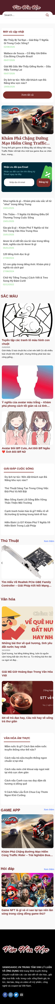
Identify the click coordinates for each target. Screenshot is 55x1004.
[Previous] (2, 569)
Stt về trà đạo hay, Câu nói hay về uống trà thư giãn (27, 719)
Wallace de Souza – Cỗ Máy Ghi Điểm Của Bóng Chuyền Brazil (25, 55)
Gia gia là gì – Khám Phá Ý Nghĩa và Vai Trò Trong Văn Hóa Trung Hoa (25, 229)
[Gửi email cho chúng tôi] (21, 994)
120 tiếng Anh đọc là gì (16, 254)
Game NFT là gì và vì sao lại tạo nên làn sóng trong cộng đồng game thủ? (27, 912)
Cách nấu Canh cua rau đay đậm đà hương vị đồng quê (25, 782)
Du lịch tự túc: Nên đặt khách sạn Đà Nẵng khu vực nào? (25, 81)
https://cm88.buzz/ (38, 936)
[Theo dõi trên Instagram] (10, 994)
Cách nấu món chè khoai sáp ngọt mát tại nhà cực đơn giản (27, 771)
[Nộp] (47, 15)
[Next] (52, 569)
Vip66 (4, 936)
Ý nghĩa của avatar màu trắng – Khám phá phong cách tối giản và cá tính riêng (26, 404)
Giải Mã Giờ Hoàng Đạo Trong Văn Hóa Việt (27, 673)
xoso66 (14, 936)
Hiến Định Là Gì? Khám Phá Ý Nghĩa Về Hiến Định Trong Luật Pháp (27, 524)
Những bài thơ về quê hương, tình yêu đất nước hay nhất (27, 645)
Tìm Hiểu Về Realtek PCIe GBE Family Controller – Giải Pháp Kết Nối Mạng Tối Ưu (26, 584)
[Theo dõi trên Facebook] (5, 994)
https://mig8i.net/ (10, 939)
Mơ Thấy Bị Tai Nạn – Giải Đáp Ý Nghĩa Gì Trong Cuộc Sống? (26, 42)
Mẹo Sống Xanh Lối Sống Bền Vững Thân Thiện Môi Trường (26, 501)
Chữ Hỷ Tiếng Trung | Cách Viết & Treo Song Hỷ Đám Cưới (25, 279)
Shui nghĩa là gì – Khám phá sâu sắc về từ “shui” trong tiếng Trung (27, 203)
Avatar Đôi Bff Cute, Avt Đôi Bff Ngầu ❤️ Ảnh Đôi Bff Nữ (26, 450)
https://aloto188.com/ (34, 939)
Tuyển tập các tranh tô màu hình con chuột (26, 342)
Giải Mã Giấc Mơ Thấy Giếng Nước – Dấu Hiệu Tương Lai (27, 68)
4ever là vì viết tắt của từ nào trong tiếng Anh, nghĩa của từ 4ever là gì (26, 243)
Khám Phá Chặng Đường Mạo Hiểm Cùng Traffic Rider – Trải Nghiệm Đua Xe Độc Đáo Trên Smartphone (26, 141)
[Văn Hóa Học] (27, 7)
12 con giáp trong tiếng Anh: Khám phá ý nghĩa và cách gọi (26, 266)
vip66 (24, 936)
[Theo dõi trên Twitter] (16, 994)
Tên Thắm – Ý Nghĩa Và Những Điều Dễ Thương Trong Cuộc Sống (26, 216)
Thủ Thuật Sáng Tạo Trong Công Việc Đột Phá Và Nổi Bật (26, 490)
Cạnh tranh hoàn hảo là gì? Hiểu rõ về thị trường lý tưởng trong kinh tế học (26, 513)
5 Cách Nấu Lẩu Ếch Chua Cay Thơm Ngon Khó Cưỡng (26, 794)
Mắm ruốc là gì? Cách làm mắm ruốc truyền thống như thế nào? (26, 748)
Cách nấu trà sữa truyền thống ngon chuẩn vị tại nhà (26, 759)
